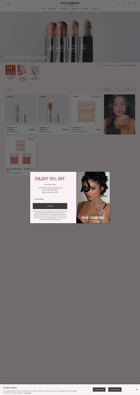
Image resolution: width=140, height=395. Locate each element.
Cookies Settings (99, 389)
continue (50, 206)
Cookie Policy (27, 393)
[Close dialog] (107, 174)
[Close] (136, 389)
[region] (70, 389)
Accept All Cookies (114, 389)
